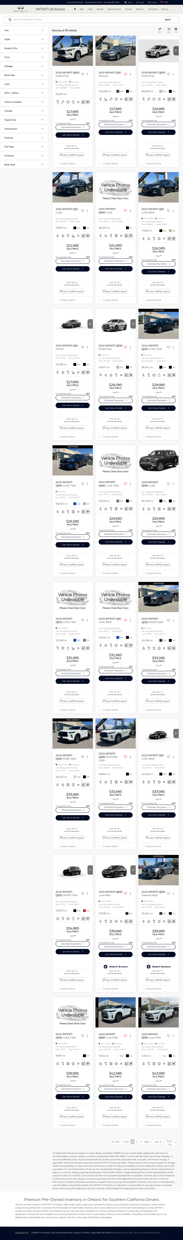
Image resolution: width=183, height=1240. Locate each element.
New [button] (82, 9)
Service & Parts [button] (114, 9)
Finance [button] (128, 9)
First (116, 1141)
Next (147, 1141)
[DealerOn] (22, 1232)
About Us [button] (140, 9)
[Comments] (83, 102)
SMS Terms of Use (137, 1233)
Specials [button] (100, 9)
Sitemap (115, 1233)
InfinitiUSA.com (153, 1233)
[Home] (75, 9)
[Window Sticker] (88, 102)
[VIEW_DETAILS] (116, 187)
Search (168, 19)
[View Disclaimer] (78, 102)
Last (157, 1141)
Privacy (165, 9)
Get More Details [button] (71, 135)
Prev (126, 1141)
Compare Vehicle (67, 163)
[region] (73, 123)
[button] (90, 50)
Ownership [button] (153, 9)
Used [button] (90, 9)
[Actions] (87, 74)
